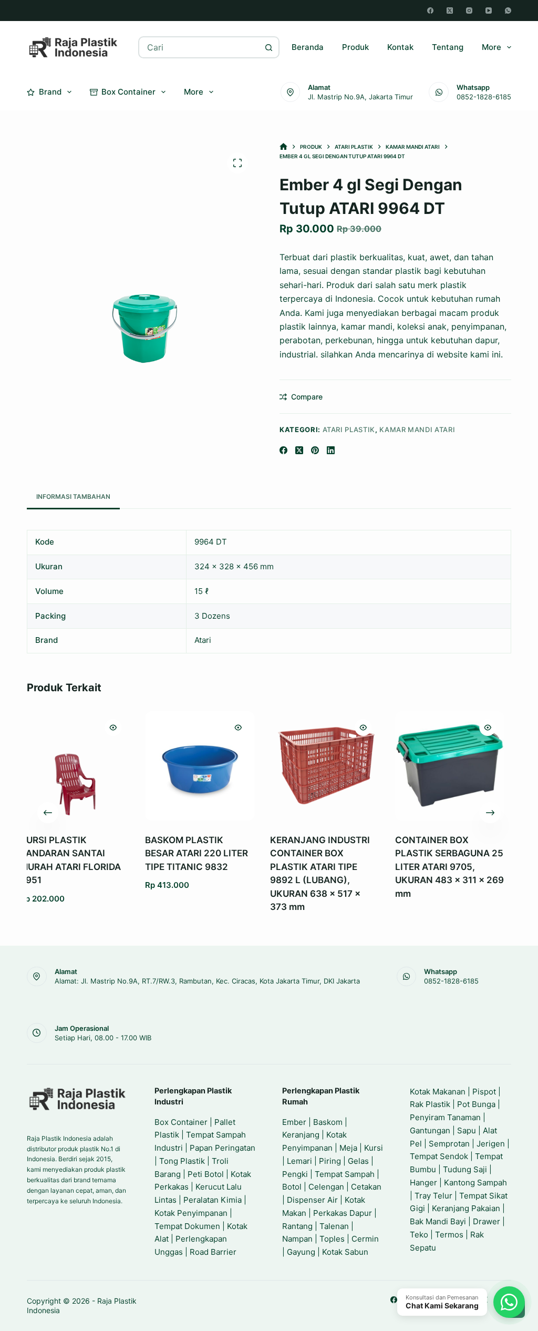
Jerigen (491, 1144)
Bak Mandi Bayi (438, 1221)
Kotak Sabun (345, 1252)
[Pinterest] (315, 450)
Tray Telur (433, 1196)
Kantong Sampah (475, 1182)
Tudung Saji (465, 1169)
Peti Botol (206, 1174)
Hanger (423, 1182)
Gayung (301, 1252)
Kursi (373, 1148)
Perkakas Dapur (342, 1213)
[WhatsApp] (508, 10)
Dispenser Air (312, 1200)
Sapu (466, 1130)
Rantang (297, 1226)
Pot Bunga (476, 1104)
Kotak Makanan (437, 1092)
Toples (332, 1239)
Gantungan (430, 1130)
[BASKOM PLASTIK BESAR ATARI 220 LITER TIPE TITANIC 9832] (98, 766)
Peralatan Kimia (212, 1200)
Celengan (326, 1187)
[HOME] (283, 147)
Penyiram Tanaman (445, 1117)
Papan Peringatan (222, 1148)
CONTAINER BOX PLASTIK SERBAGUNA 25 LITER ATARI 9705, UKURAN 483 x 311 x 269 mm (348, 867)
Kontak (400, 47)
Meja (348, 1148)
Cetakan (366, 1187)
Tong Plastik (182, 1161)
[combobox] (198, 47)
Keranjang (300, 1135)
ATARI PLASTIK (349, 429)
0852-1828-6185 (484, 97)
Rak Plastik (430, 1104)
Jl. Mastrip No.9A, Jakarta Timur (360, 97)
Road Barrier (213, 1252)
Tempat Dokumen (187, 1226)
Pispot (484, 1092)
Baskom (328, 1122)
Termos (449, 1235)
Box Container (128, 92)
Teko (419, 1235)
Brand (50, 92)
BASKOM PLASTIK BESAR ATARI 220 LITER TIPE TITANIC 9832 (95, 853)
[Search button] (268, 47)
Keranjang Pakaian (466, 1208)
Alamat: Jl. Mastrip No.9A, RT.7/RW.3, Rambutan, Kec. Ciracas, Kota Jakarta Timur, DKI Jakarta (207, 981)
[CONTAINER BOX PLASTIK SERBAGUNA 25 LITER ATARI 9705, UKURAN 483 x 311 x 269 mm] (349, 766)
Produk (355, 47)
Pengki (295, 1174)
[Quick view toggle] (137, 727)
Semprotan (449, 1144)
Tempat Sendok (439, 1156)
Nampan (297, 1239)
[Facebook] (430, 10)
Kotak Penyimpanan (190, 1213)
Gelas (358, 1161)
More (491, 47)
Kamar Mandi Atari (417, 429)
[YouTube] (488, 10)
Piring (330, 1161)
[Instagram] (469, 10)
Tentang (447, 47)
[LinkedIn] (331, 450)
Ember (294, 1122)
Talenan (334, 1226)
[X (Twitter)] (450, 10)
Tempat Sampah (345, 1174)
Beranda (308, 47)
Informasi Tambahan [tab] (73, 496)
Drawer (486, 1221)
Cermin (365, 1239)
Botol (292, 1187)
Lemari (299, 1161)
